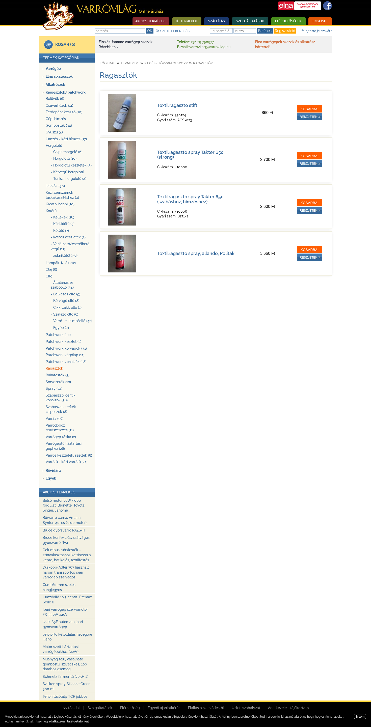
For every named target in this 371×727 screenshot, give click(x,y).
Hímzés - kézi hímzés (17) (66, 139)
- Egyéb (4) (60, 328)
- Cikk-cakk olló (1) (66, 307)
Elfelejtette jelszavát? (315, 31)
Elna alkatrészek (59, 76)
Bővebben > (108, 47)
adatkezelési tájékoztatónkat (68, 721)
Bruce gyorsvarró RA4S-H (64, 530)
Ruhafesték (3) (57, 375)
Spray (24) (54, 388)
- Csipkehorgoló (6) (66, 152)
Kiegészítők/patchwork (66, 92)
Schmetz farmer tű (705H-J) (65, 677)
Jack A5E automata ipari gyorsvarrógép (63, 624)
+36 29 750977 (202, 42)
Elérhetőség (130, 708)
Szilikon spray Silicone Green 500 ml (66, 686)
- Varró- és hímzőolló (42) (71, 321)
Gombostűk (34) (59, 125)
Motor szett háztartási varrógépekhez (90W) (60, 649)
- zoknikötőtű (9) (64, 256)
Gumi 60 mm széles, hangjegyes (59, 587)
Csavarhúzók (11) (59, 105)
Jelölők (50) (55, 186)
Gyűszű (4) (54, 132)
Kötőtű (51, 211)
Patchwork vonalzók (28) (66, 362)
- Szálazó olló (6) (64, 314)
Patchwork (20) (58, 335)
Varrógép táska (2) (61, 437)
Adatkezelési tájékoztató (288, 708)
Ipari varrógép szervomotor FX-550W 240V (65, 612)
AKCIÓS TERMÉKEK (59, 492)
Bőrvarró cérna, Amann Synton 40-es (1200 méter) (65, 520)
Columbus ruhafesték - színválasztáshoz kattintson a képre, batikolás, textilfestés (67, 555)
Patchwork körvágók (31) (66, 348)
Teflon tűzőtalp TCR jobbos (65, 696)
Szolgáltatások (100, 708)
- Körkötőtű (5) (62, 224)
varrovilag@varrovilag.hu (209, 47)
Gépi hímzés (56, 119)
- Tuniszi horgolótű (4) (68, 179)
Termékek (129, 63)
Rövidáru (53, 470)
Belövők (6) (55, 99)
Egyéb (51, 478)
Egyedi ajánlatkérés (164, 708)
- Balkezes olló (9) (65, 294)
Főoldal (107, 63)
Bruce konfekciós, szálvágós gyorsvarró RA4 (66, 540)
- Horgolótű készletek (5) (71, 165)
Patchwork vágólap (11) (65, 355)
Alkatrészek (55, 84)
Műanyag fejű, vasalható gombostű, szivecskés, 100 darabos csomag (65, 664)
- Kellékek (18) (62, 217)
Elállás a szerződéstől (206, 708)
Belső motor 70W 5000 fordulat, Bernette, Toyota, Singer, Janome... (64, 505)
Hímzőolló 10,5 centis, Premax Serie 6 (67, 599)
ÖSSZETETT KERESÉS (173, 31)
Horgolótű (54, 146)
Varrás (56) (54, 418)
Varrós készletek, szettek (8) (69, 455)
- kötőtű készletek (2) (68, 237)
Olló (49, 276)
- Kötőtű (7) (60, 231)
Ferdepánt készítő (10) (64, 112)
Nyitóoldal (71, 708)
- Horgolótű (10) (63, 158)
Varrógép (53, 69)
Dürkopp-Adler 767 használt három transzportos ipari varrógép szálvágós (66, 572)
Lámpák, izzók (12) (61, 263)
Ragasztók (54, 368)
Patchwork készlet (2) (63, 342)
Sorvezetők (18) (58, 382)
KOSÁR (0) (65, 44)
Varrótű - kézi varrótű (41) (66, 462)
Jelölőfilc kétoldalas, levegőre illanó (67, 636)
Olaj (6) (51, 269)
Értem (360, 716)
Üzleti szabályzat (246, 708)
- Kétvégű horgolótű (67, 172)
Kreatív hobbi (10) (60, 204)
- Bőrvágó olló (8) (65, 301)
